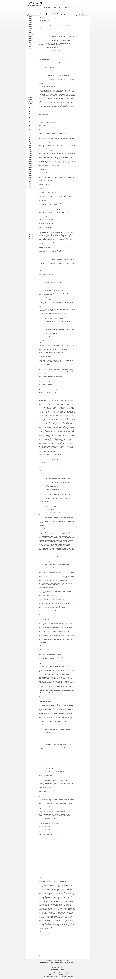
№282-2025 (30, 73)
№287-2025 (30, 62)
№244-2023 (30, 149)
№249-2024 (30, 139)
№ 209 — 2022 (30, 222)
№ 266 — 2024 (30, 105)
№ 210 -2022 (30, 220)
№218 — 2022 (30, 206)
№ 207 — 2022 (30, 224)
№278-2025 (30, 81)
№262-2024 (30, 113)
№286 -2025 (30, 64)
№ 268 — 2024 (30, 101)
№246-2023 (30, 145)
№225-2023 (30, 189)
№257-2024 (30, 123)
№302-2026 (30, 32)
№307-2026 (30, 22)
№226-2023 (30, 187)
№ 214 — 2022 (30, 212)
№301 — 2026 (30, 34)
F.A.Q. (83, 7)
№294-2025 (30, 48)
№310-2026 (30, 16)
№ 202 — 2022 (30, 234)
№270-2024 (30, 97)
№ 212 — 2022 (30, 216)
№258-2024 (30, 121)
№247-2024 (30, 143)
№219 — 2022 (30, 201)
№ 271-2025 (30, 93)
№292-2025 (30, 52)
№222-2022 (30, 195)
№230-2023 (30, 179)
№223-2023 (30, 193)
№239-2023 (30, 161)
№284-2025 (30, 69)
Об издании (47, 7)
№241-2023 (30, 155)
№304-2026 (30, 28)
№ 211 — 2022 (30, 218)
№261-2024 (30, 115)
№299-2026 (30, 38)
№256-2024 (30, 125)
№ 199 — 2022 (30, 238)
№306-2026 (30, 24)
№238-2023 (30, 163)
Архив (28, 9)
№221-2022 (30, 197)
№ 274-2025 (30, 89)
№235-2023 (30, 169)
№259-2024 (30, 119)
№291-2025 (30, 54)
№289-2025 (30, 58)
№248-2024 (30, 141)
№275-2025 (30, 87)
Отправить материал (37, 9)
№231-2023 (30, 177)
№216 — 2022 (30, 208)
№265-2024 (30, 107)
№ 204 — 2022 (30, 230)
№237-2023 (30, 165)
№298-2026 (30, 40)
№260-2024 (30, 117)
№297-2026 (30, 42)
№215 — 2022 (30, 210)
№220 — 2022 (30, 199)
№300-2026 (30, 36)
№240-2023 (30, 157)
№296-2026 (30, 44)
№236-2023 (30, 167)
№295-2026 (30, 46)
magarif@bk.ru (67, 972)
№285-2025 (30, 66)
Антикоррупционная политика (65, 970)
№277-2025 (30, 83)
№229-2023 (30, 183)
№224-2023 (30, 191)
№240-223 (30, 159)
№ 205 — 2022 (30, 228)
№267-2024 (30, 103)
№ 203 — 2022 (30, 232)
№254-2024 (30, 129)
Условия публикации (57, 7)
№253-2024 (30, 131)
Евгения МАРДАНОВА (44, 955)
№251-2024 (30, 135)
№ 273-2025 (30, 91)
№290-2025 (30, 56)
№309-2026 (30, 18)
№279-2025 (30, 79)
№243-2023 (30, 151)
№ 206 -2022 (30, 226)
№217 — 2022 (30, 203)
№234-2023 (30, 171)
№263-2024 (30, 111)
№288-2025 (30, 60)
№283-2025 (30, 71)
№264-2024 (30, 109)
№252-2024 (30, 133)
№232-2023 (30, 175)
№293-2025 (30, 50)
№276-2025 (30, 85)
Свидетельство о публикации (72, 7)
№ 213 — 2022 (30, 214)
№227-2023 (30, 181)
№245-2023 (30, 147)
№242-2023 (30, 153)
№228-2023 (30, 185)
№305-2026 (30, 26)
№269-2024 (30, 99)
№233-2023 (30, 173)
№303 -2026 (30, 30)
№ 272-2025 (30, 95)
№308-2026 (30, 20)
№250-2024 (30, 137)
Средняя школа (49, 15)
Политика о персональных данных (52, 970)
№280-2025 (30, 77)
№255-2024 (30, 127)
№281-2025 (30, 75)
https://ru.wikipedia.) (48, 227)
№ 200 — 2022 (30, 236)
